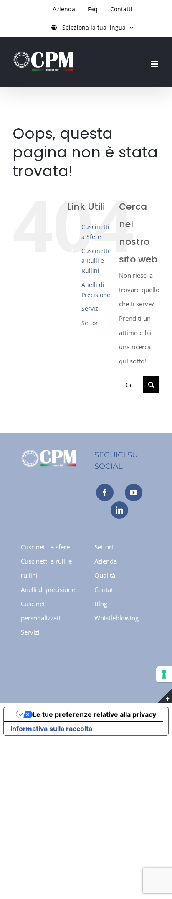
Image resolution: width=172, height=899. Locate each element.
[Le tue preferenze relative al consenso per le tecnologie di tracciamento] (164, 674)
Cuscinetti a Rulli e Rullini (95, 261)
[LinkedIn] (119, 510)
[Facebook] (105, 492)
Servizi (90, 308)
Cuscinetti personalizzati (41, 610)
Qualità (104, 575)
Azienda (105, 561)
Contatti (105, 589)
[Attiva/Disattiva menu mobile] (155, 64)
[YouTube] (133, 492)
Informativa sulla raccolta (51, 728)
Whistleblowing (116, 618)
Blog (100, 603)
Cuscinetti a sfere (45, 547)
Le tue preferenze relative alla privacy (94, 714)
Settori (90, 323)
